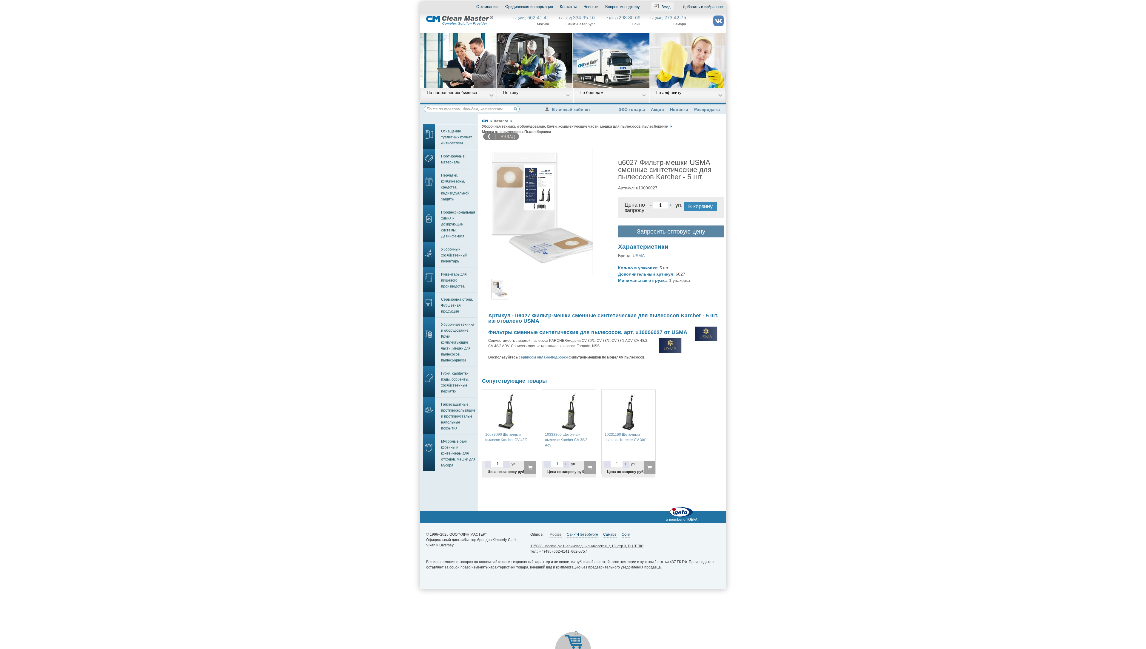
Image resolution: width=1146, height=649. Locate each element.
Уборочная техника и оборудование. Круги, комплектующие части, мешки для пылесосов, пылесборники (457, 342)
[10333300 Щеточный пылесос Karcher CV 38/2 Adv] (569, 395)
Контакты (568, 6)
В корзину (700, 206)
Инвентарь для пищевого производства (454, 280)
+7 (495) (531, 18)
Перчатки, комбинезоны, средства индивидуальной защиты (455, 187)
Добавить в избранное (703, 6)
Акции (657, 109)
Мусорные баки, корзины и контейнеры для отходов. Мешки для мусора (458, 453)
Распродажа (707, 109)
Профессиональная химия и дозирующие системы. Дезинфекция (458, 224)
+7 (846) (668, 18)
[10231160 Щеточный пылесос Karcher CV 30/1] (628, 395)
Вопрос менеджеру (622, 6)
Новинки (679, 109)
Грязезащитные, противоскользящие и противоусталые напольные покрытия (458, 416)
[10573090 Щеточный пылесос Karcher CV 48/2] (509, 395)
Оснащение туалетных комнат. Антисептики (457, 137)
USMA (639, 255)
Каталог (501, 121)
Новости (590, 6)
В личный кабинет (571, 109)
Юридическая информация (528, 6)
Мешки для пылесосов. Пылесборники (516, 132)
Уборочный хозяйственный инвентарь (454, 255)
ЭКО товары (632, 109)
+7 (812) (576, 18)
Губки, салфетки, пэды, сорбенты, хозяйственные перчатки (455, 382)
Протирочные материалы (453, 159)
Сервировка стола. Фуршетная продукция (457, 305)
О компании (486, 6)
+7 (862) (622, 18)
